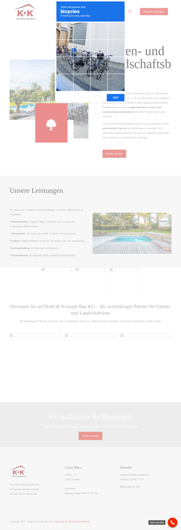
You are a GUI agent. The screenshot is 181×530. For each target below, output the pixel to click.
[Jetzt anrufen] (172, 522)
